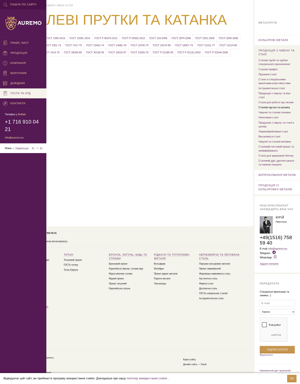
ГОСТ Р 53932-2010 (133, 38)
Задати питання (269, 263)
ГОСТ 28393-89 (73, 52)
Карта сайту (189, 359)
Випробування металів (277, 174)
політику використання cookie (147, 378)
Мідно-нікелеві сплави (120, 273)
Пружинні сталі (267, 74)
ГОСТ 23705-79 (139, 45)
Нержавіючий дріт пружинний (275, 370)
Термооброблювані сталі (273, 131)
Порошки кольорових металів (214, 263)
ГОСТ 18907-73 (184, 45)
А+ (41, 148)
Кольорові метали (273, 40)
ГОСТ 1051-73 (52, 45)
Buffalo (22, 114)
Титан (68, 254)
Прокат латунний (118, 283)
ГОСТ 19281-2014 (79, 38)
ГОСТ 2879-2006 (181, 38)
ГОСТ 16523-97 (117, 52)
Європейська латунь (119, 288)
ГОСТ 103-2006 (158, 38)
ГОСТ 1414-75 (51, 52)
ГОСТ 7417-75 (73, 45)
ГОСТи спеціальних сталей (213, 293)
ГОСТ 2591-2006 (204, 38)
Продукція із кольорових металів (275, 187)
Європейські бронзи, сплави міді (126, 268)
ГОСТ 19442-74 (95, 45)
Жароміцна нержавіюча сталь (214, 273)
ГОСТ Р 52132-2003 (189, 52)
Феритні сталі (206, 283)
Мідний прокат (116, 278)
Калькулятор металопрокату (53, 241)
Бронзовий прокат (118, 263)
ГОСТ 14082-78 (117, 45)
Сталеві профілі (268, 69)
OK (292, 378)
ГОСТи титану (71, 264)
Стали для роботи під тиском (276, 102)
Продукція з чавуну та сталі (277, 52)
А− (33, 148)
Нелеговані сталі (268, 117)
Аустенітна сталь (208, 278)
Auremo (23, 23)
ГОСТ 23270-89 (162, 45)
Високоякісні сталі (269, 136)
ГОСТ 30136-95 (95, 52)
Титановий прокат (73, 260)
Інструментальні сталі (272, 88)
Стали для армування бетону (276, 155)
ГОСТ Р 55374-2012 (106, 38)
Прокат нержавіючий (210, 268)
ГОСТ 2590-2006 (228, 38)
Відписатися (266, 355)
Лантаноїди (160, 283)
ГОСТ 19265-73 (139, 52)
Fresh (204, 364)
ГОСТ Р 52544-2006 (216, 52)
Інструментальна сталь (211, 298)
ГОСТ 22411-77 (206, 45)
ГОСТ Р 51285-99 (163, 52)
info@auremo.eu (14, 137)
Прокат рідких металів (165, 273)
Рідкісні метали (162, 278)
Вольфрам (159, 263)
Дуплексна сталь (208, 288)
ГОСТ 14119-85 (228, 45)
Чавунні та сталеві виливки (275, 141)
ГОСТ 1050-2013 (55, 38)
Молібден (159, 268)
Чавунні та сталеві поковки (275, 112)
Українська (21, 148)
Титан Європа (71, 269)
